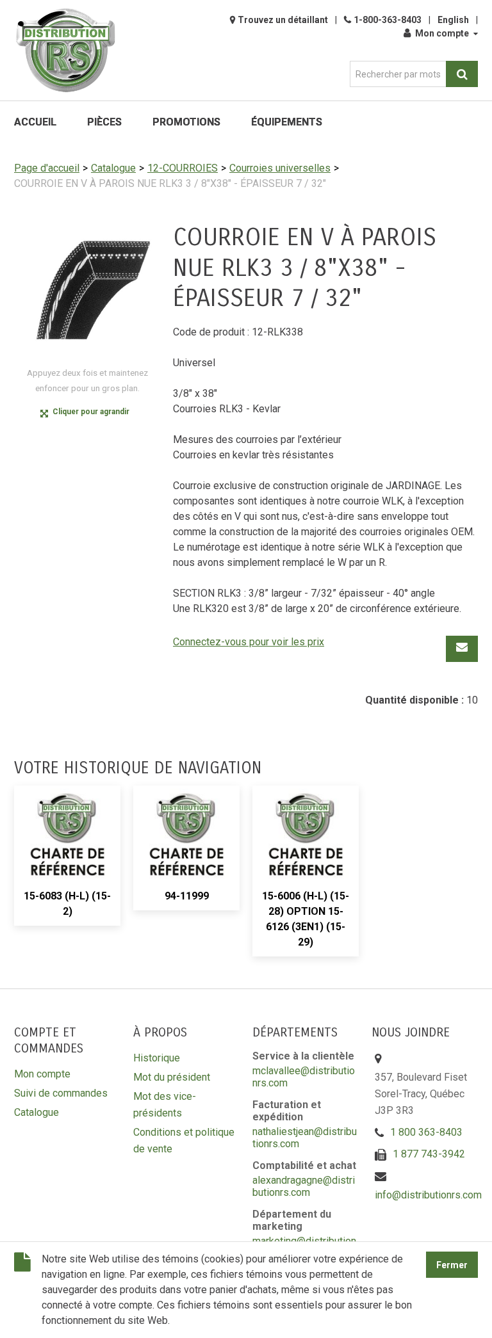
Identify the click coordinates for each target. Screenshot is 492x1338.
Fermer (452, 1265)
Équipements (286, 122)
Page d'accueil (46, 168)
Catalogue (113, 168)
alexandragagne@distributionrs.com (303, 1186)
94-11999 (187, 896)
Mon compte (442, 33)
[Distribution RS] (65, 50)
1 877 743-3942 (429, 1154)
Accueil (35, 122)
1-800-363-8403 (388, 20)
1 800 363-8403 (426, 1132)
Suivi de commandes (61, 1093)
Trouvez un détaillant (283, 20)
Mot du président (171, 1077)
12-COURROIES (182, 168)
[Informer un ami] (462, 649)
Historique (156, 1058)
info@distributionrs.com (428, 1195)
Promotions (186, 122)
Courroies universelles (280, 168)
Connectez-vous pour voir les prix (248, 642)
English (453, 20)
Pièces (104, 122)
